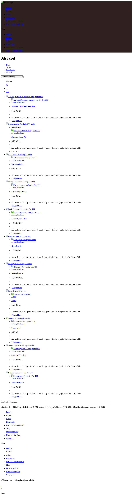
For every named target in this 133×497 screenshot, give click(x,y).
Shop (8, 428)
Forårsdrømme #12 (18, 219)
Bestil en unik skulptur (14, 21)
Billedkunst (20, 102)
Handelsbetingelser (13, 435)
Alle (7, 92)
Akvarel (9, 72)
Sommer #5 (15, 328)
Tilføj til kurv (17, 121)
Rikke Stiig (10, 18)
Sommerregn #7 (17, 383)
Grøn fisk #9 (16, 246)
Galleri (8, 14)
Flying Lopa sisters (18, 191)
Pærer (13, 301)
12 (7, 85)
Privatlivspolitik (12, 432)
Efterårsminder (17, 164)
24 (7, 88)
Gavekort (9, 438)
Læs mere (15, 151)
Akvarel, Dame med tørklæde (23, 106)
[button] (66, 29)
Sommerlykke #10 (18, 355)
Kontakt (9, 11)
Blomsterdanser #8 (18, 137)
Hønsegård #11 (17, 273)
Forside (9, 8)
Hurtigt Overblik (36, 97)
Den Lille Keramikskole (15, 24)
